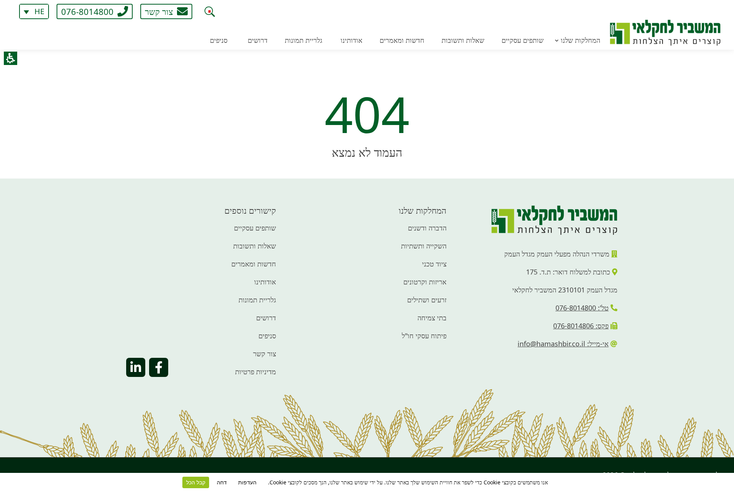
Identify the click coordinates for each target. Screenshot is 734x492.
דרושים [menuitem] (258, 40)
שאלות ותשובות (254, 245)
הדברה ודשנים (427, 227)
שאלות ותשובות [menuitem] (463, 40)
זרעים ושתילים (427, 299)
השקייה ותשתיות (424, 245)
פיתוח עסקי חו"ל (424, 335)
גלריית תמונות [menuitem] (303, 40)
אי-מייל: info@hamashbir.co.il (563, 343)
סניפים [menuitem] (218, 40)
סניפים (267, 335)
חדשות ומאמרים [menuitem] (402, 40)
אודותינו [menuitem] (351, 40)
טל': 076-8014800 (582, 307)
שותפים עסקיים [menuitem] (523, 40)
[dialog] (209, 11)
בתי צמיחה (432, 317)
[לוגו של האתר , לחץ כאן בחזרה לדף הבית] (665, 23)
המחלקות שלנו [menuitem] (580, 40)
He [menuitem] (39, 11)
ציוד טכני (434, 263)
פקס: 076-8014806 (581, 325)
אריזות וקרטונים (425, 281)
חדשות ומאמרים (253, 263)
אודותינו (265, 281)
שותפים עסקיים (255, 227)
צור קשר (264, 353)
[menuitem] (34, 11)
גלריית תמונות (257, 299)
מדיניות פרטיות (255, 371)
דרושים (266, 317)
